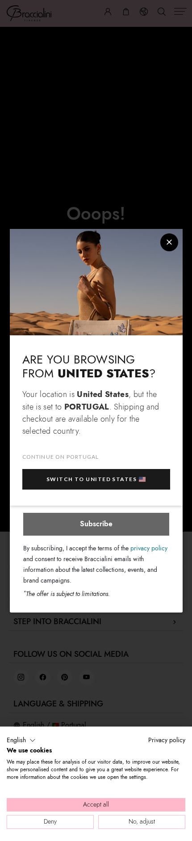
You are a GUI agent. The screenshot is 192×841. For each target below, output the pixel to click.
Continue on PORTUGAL (60, 456)
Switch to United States (91, 479)
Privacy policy (166, 740)
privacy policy (148, 548)
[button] (21, 740)
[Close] (169, 242)
